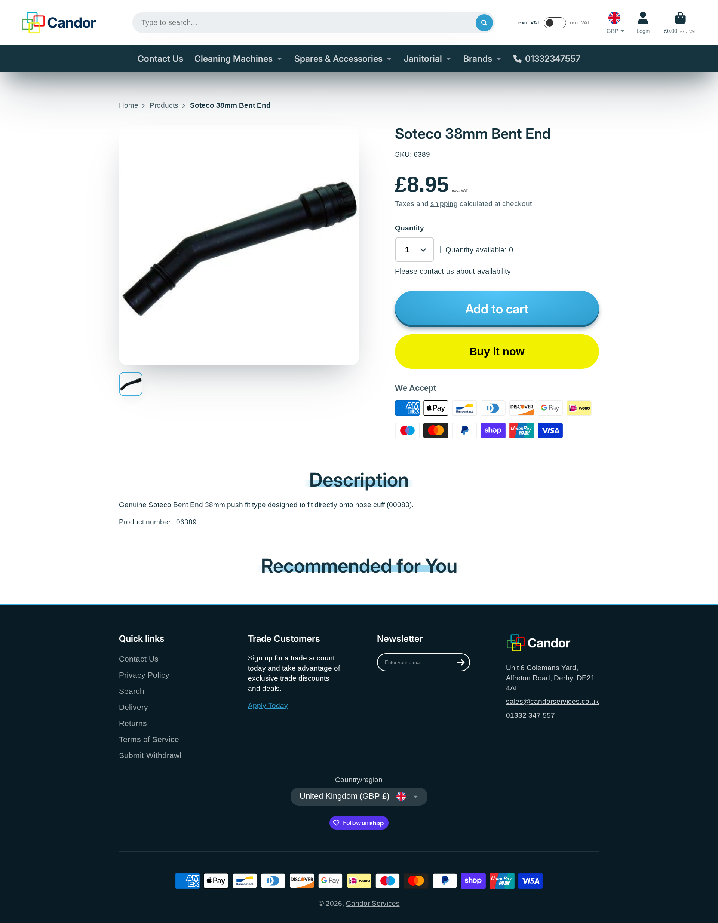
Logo (59, 22)
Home (128, 105)
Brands (477, 58)
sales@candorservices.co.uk (552, 701)
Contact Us (160, 58)
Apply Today (268, 705)
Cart (680, 23)
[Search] (484, 22)
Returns (133, 723)
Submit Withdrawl (150, 755)
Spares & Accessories (338, 58)
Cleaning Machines (233, 58)
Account (643, 23)
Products (164, 105)
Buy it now (497, 352)
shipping (444, 204)
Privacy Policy (144, 675)
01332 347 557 (530, 715)
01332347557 (552, 58)
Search (131, 691)
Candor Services (373, 903)
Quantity (409, 228)
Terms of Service (149, 739)
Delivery (133, 707)
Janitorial (423, 58)
